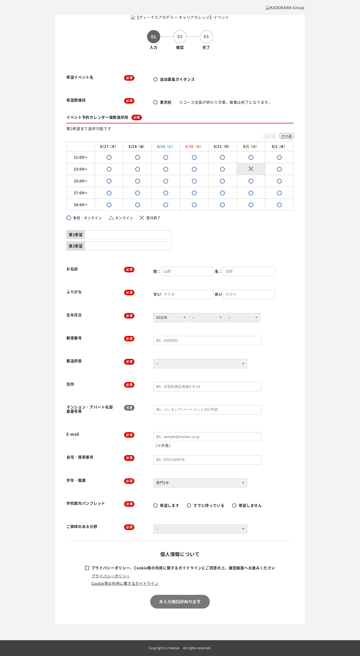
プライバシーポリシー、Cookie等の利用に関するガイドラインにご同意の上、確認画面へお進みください (183, 567)
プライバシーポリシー (110, 575)
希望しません (250, 505)
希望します (169, 505)
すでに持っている (209, 505)
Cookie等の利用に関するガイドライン (125, 583)
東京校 (166, 102)
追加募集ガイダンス (177, 79)
